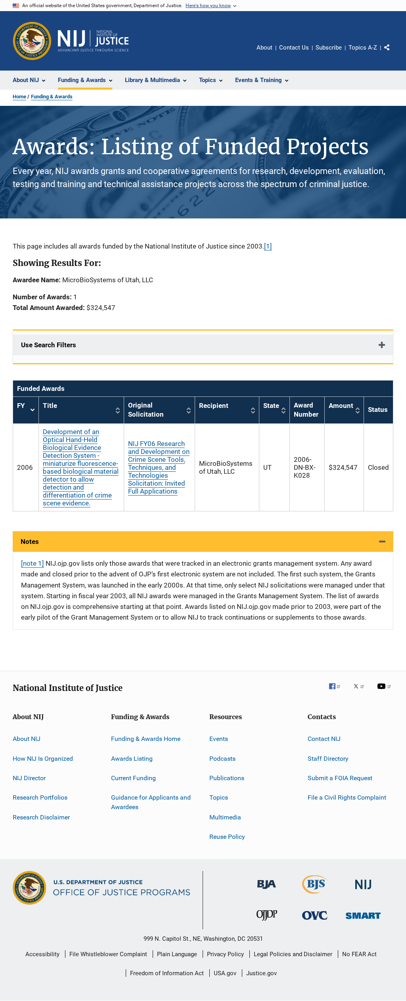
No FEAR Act (359, 954)
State (271, 406)
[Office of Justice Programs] (32, 40)
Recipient (213, 406)
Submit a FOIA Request (340, 778)
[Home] (93, 41)
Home (19, 97)
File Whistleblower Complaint (108, 954)
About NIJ (26, 739)
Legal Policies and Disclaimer (293, 954)
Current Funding (133, 778)
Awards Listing (132, 758)
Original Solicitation (146, 410)
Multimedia (225, 817)
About (264, 47)
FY (25, 410)
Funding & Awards (52, 97)
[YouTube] (385, 692)
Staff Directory (328, 758)
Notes (30, 541)
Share (393, 53)
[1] (268, 246)
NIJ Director (29, 778)
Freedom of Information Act (167, 973)
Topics (218, 797)
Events (218, 739)
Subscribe (329, 47)
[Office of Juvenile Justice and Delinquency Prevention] (267, 922)
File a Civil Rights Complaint (347, 797)
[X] (361, 692)
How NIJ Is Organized (43, 758)
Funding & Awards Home (145, 739)
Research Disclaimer (41, 817)
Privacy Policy (225, 954)
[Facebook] (338, 692)
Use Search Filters (48, 345)
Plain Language (177, 954)
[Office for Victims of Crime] (314, 921)
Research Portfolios (40, 797)
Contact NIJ (324, 739)
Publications (226, 778)
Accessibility (42, 954)
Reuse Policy (227, 836)
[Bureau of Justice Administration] (266, 890)
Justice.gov (261, 973)
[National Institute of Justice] (363, 890)
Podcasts (222, 758)
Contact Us (294, 47)
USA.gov (225, 973)
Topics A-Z (363, 47)
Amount (341, 406)
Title (50, 406)
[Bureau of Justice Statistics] (315, 895)
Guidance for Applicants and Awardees (151, 802)
